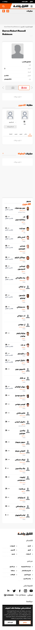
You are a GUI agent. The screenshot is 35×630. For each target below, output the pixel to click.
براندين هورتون (22, 432)
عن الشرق (12, 567)
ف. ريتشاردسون (20, 218)
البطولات (12, 546)
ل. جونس (21, 324)
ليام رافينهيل (20, 515)
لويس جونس (20, 404)
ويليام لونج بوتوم (20, 335)
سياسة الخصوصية (26, 567)
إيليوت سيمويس (21, 479)
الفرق (29, 550)
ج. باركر (22, 377)
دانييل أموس (20, 421)
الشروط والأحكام (26, 571)
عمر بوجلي (21, 306)
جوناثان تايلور (20, 257)
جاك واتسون (20, 468)
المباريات (28, 554)
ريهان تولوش (20, 386)
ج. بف (23, 344)
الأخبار (29, 546)
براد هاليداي (20, 277)
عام (30, 134)
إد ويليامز (21, 497)
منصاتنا (13, 571)
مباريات (30, 11)
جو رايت (22, 228)
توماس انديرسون (21, 268)
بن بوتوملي (20, 506)
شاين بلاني (20, 413)
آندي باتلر (21, 237)
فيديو (13, 554)
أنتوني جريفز (20, 450)
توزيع (21, 134)
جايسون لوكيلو (22, 297)
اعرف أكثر (10, 622)
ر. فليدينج (21, 353)
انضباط (10, 134)
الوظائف (12, 575)
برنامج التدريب (27, 579)
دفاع (26, 134)
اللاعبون (22, 27)
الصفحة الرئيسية (29, 27)
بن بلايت (22, 488)
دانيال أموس (20, 360)
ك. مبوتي (21, 315)
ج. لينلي (22, 286)
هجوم (16, 134)
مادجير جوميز (20, 395)
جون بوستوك (20, 208)
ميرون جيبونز (20, 442)
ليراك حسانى (20, 459)
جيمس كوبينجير (22, 247)
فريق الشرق (27, 575)
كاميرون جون (20, 369)
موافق (25, 622)
